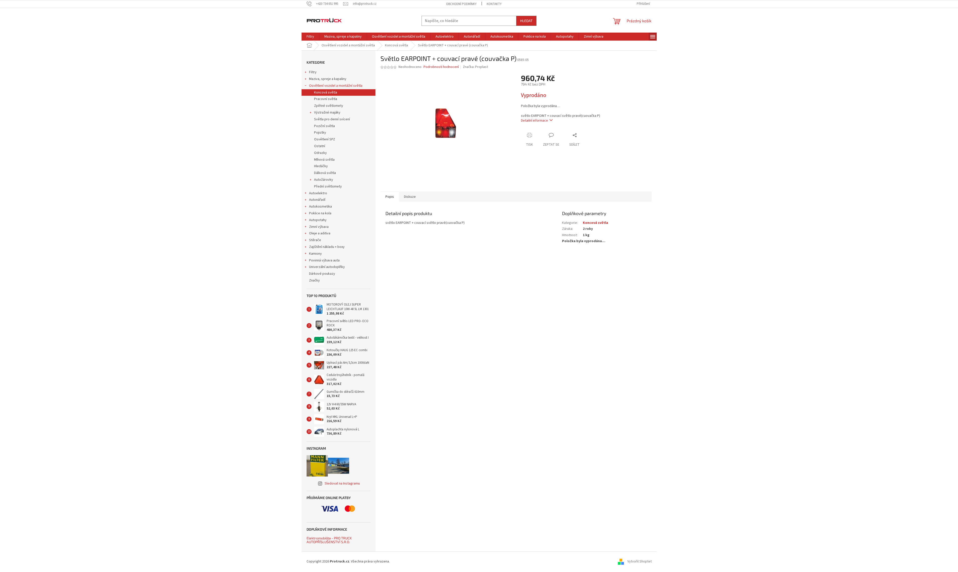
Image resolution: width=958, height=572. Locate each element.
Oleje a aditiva (319, 233)
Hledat (526, 21)
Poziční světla (324, 126)
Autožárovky (323, 179)
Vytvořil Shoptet (639, 561)
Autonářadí (317, 199)
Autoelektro (318, 193)
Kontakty (494, 4)
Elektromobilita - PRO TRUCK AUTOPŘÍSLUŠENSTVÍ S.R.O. (329, 540)
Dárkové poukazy (322, 273)
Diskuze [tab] (410, 196)
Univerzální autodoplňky (327, 266)
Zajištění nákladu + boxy (327, 246)
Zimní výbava (319, 226)
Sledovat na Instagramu (342, 483)
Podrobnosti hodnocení (441, 67)
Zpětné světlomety (328, 105)
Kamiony (315, 253)
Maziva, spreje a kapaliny (327, 78)
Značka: (475, 66)
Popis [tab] (389, 196)
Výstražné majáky (327, 112)
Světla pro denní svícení (332, 119)
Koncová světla (325, 92)
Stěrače (315, 240)
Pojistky (320, 132)
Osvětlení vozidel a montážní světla (335, 85)
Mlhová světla (324, 159)
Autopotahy (318, 220)
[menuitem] (310, 37)
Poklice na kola (320, 213)
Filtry (313, 72)
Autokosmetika (320, 206)
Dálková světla (325, 172)
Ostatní (319, 146)
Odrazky (320, 152)
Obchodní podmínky (461, 4)
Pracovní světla (325, 99)
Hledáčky (321, 166)
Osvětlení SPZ (324, 139)
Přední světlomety (328, 186)
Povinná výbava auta (324, 260)
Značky (314, 280)
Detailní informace (534, 120)
